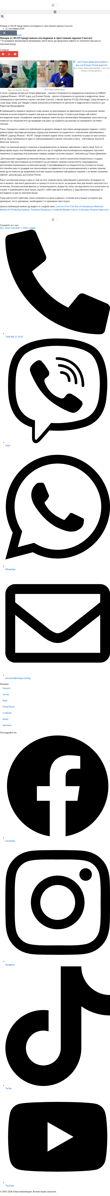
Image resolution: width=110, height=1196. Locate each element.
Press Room (8, 707)
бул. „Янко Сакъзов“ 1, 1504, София (18, 228)
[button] (55, 12)
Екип (5, 700)
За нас (6, 694)
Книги (5, 719)
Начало (6, 688)
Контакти (7, 725)
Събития (7, 713)
